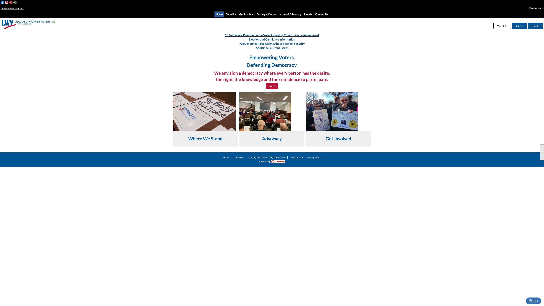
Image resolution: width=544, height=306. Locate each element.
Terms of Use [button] (296, 157)
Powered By (265, 161)
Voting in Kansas (267, 14)
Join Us (519, 26)
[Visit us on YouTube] (11, 2)
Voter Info (502, 26)
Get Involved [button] (246, 14)
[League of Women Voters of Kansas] (58, 28)
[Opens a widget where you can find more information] (533, 301)
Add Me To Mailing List (12, 8)
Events (308, 14)
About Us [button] (231, 14)
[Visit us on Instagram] (6, 2)
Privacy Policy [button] (314, 157)
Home (219, 14)
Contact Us (321, 14)
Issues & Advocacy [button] (290, 14)
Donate (535, 26)
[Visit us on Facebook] (2, 2)
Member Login (536, 8)
